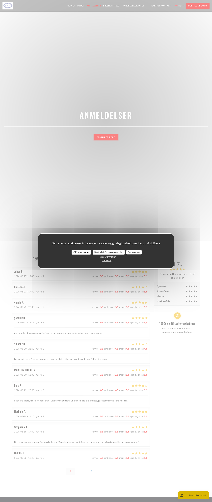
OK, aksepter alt (81, 252)
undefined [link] (106, 260)
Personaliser (134, 252)
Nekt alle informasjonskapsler (108, 252)
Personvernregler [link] (107, 256)
